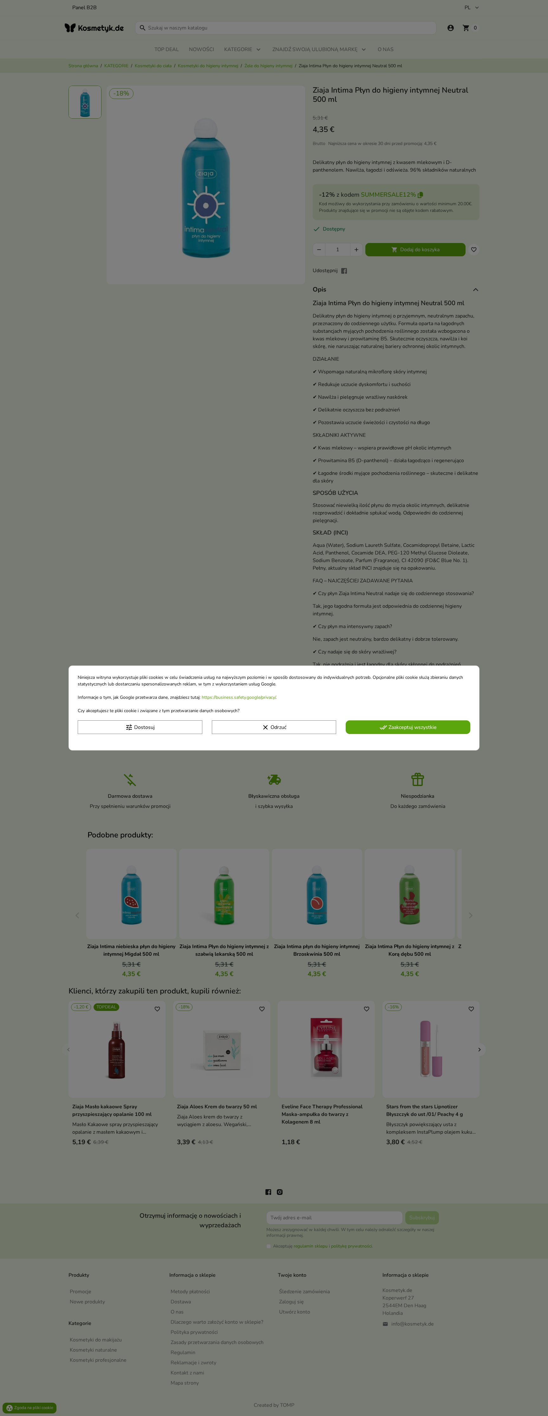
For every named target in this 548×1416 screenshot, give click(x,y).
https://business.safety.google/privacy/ (239, 697)
